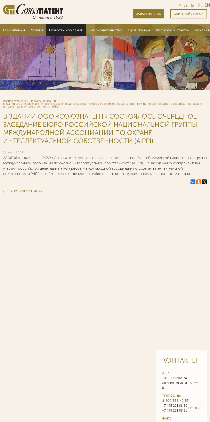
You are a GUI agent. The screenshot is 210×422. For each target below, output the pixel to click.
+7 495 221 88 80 (174, 405)
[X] (204, 181)
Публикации (139, 30)
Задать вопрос (148, 14)
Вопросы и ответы (172, 30)
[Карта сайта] (185, 5)
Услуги (37, 30)
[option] (105, 57)
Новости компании (66, 30)
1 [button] (100, 82)
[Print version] (192, 5)
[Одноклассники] (198, 181)
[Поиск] (179, 5)
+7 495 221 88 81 (174, 410)
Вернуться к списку (24, 191)
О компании (14, 30)
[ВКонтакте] (193, 181)
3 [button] (109, 82)
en (207, 5)
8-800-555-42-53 (175, 401)
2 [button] (105, 82)
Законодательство (105, 30)
